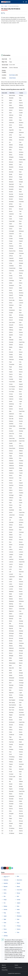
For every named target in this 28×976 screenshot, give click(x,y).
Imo (4, 903)
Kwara (18, 912)
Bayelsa (5, 886)
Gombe (18, 899)
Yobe (18, 932)
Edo (4, 896)
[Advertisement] (14, 38)
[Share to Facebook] (2, 868)
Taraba (5, 932)
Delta (5, 893)
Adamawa (6, 880)
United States (12, 78)
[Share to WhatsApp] (10, 868)
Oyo (5, 926)
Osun (18, 922)
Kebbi (18, 909)
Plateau (19, 926)
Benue (18, 886)
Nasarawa (19, 916)
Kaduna (5, 906)
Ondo (5, 922)
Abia (18, 876)
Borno (5, 889)
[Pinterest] (7, 868)
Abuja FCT (6, 876)
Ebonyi (18, 893)
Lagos (5, 916)
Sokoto (18, 929)
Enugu (5, 899)
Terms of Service (18, 967)
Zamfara (6, 935)
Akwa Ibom (19, 880)
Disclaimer (4, 967)
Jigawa (18, 903)
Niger (5, 919)
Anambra (6, 883)
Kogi (5, 912)
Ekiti (18, 896)
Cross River (19, 889)
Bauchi (18, 883)
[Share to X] (5, 868)
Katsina (5, 909)
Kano (18, 906)
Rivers (5, 929)
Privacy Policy (5, 969)
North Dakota (12, 75)
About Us (4, 965)
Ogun (18, 919)
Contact (16, 965)
